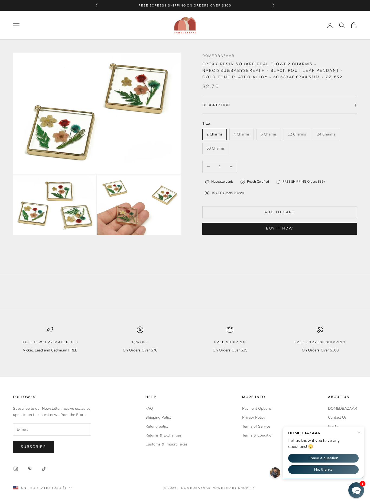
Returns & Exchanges (163, 435)
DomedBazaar (218, 56)
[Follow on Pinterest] (30, 468)
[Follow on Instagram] (15, 468)
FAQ (149, 408)
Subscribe (33, 446)
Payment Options (257, 408)
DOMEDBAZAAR (342, 408)
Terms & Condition (258, 435)
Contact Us (337, 417)
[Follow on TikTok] (44, 468)
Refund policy (156, 426)
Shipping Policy (158, 417)
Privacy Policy (253, 417)
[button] (356, 490)
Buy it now (279, 228)
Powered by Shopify (233, 488)
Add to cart (279, 212)
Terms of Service (256, 426)
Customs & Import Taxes (166, 444)
